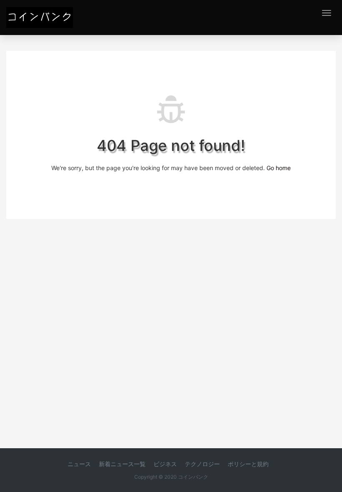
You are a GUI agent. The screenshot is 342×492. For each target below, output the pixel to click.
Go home (279, 167)
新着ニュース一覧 (122, 463)
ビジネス (165, 463)
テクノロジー (202, 463)
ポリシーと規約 (248, 463)
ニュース (79, 463)
